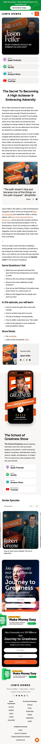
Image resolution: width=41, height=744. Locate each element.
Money (30, 708)
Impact (11, 713)
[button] (37, 740)
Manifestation (30, 718)
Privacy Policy (24, 689)
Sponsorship (11, 720)
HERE (27, 340)
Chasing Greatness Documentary (20, 736)
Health (30, 721)
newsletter (12, 336)
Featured (29, 704)
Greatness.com (20, 740)
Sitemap (32, 689)
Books (20, 730)
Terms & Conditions (12, 689)
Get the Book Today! (19, 8)
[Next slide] (36, 506)
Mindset (30, 714)
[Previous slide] (31, 506)
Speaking (11, 710)
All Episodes (8, 506)
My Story (11, 707)
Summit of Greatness (20, 733)
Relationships (30, 711)
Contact (11, 716)
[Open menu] (37, 14)
